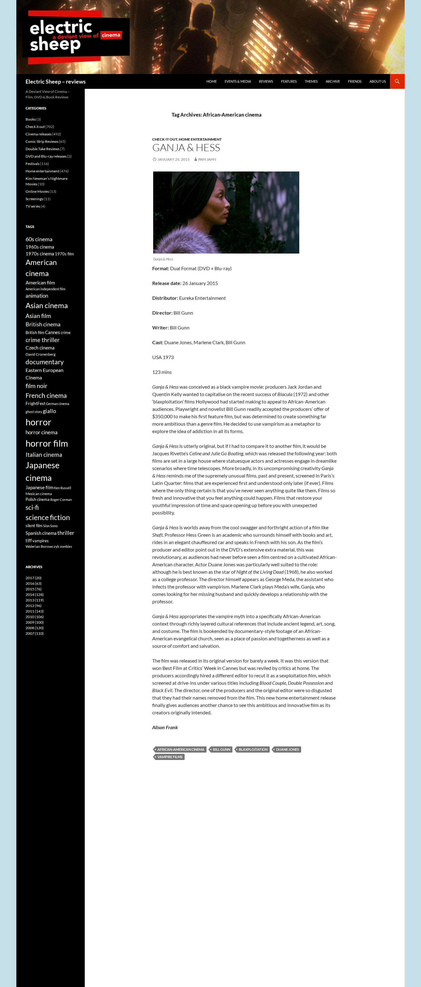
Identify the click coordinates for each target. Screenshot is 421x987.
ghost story (34, 412)
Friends (355, 81)
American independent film (45, 289)
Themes (311, 81)
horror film (47, 443)
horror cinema (42, 432)
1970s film (64, 253)
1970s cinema (40, 253)
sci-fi (32, 507)
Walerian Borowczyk (42, 546)
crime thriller (43, 339)
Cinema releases (38, 134)
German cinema (57, 404)
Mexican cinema (39, 493)
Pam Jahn (207, 159)
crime (66, 332)
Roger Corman (61, 500)
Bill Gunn (221, 749)
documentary (45, 361)
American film (40, 282)
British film (35, 332)
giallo (49, 410)
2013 (35, 600)
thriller (65, 532)
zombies (66, 546)
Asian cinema (47, 305)
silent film (34, 525)
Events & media (238, 81)
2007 (35, 633)
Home (211, 81)
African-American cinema (180, 749)
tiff (29, 540)
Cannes (52, 332)
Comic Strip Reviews (42, 141)
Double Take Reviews (42, 149)
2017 (34, 578)
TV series (33, 206)
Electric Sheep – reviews (56, 81)
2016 (34, 583)
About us (378, 81)
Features (289, 81)
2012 (34, 605)
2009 (35, 622)
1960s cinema (40, 247)
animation (37, 295)
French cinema (46, 395)
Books (31, 119)
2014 (35, 594)
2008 (35, 628)
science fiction (48, 517)
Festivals (32, 163)
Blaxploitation (253, 749)
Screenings (34, 198)
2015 (34, 589)
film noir (36, 385)
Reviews (266, 81)
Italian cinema (44, 454)
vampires (40, 540)
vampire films (169, 757)
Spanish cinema (41, 533)
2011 (35, 611)
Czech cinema (40, 347)
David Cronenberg (40, 354)
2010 (35, 616)
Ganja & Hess (186, 147)
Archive (333, 81)
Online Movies (37, 191)
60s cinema (39, 239)
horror (38, 421)
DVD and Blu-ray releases (46, 156)
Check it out (164, 139)
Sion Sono (50, 526)
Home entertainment (200, 139)
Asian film (38, 315)
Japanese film (39, 487)
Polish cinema (38, 499)
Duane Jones (287, 749)
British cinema (43, 324)
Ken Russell (62, 488)
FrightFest (35, 403)
